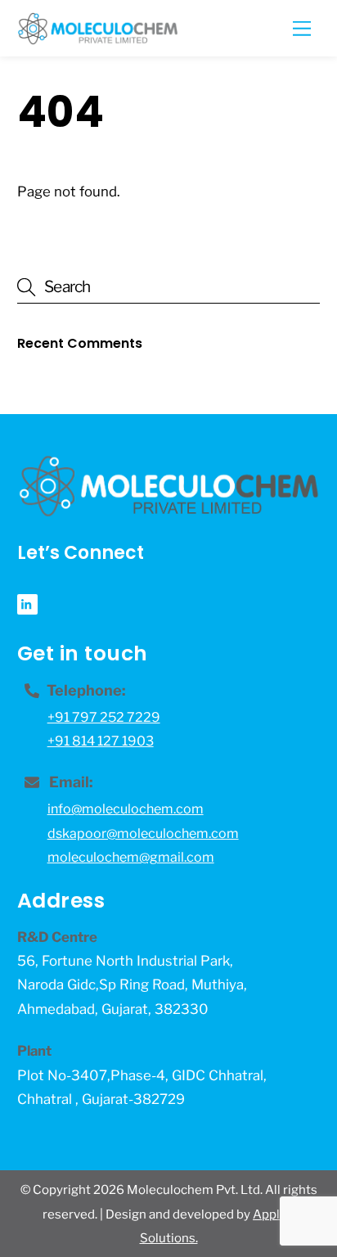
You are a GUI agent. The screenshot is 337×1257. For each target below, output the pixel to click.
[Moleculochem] (97, 38)
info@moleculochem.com (125, 809)
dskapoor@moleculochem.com (143, 833)
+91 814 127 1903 (100, 741)
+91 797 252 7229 (103, 717)
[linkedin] (27, 603)
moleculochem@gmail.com (130, 857)
